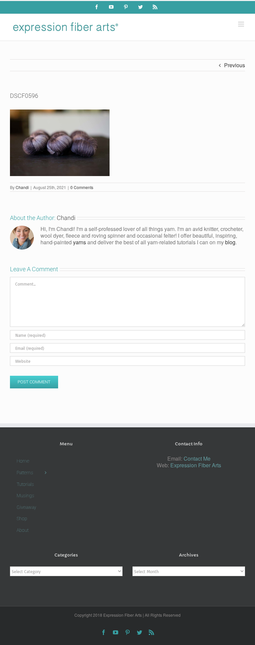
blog (230, 242)
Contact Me (197, 458)
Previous (234, 65)
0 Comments (81, 187)
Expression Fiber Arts (195, 465)
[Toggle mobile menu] (241, 24)
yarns (79, 242)
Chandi (22, 187)
